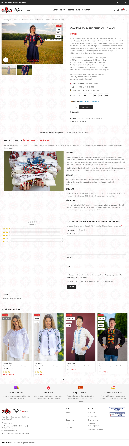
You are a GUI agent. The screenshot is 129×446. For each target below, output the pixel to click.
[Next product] (126, 20)
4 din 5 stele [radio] (84, 230)
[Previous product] (121, 20)
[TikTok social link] (126, 2)
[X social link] (78, 121)
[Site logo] (16, 10)
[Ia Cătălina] (17, 337)
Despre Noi (70, 420)
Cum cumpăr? (92, 416)
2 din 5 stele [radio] (81, 230)
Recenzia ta (71, 234)
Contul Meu (91, 413)
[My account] (114, 10)
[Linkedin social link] (83, 121)
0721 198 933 (8, 423)
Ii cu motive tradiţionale (18, 366)
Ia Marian (71, 363)
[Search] (118, 10)
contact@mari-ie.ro (10, 430)
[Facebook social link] (118, 2)
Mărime (72, 95)
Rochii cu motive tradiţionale (32, 20)
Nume (69, 257)
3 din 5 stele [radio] (83, 230)
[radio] (80, 95)
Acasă (68, 413)
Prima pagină (6, 20)
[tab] (51, 132)
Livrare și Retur (93, 420)
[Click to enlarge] (5, 59)
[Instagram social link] (120, 2)
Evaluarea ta (72, 230)
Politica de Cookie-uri (95, 429)
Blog (67, 424)
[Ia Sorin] (112, 337)
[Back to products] (124, 20)
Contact (69, 427)
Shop (68, 416)
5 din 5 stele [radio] (86, 230)
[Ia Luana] (49, 337)
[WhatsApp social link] (123, 2)
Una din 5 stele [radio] (79, 230)
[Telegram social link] (85, 121)
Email (69, 266)
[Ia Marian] (81, 337)
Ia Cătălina (7, 363)
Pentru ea (16, 20)
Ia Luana (38, 363)
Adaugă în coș (86, 107)
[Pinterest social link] (80, 121)
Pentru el (70, 366)
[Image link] (15, 411)
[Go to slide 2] (33, 61)
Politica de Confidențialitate (93, 425)
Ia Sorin (102, 363)
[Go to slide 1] (31, 61)
